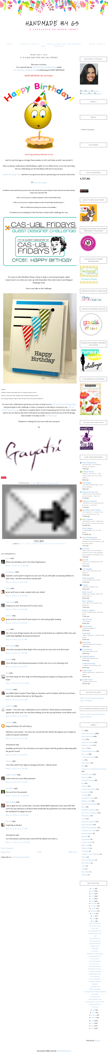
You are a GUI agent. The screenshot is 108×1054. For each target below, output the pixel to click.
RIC (83, 766)
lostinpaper (10, 572)
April (93, 1010)
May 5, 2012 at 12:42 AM (17, 683)
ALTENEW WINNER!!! (89, 628)
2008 (92, 1028)
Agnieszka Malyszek (89, 501)
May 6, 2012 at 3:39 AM (16, 768)
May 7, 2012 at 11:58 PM (17, 796)
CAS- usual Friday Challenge (34, 543)
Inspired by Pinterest (88, 821)
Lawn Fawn (86, 792)
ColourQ (84, 795)
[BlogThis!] (37, 541)
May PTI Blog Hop (95, 938)
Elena (8, 588)
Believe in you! (95, 946)
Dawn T (9, 616)
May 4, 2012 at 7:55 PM (16, 653)
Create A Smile (87, 842)
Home (10, 44)
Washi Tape (95, 994)
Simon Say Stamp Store (12, 175)
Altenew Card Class (90, 681)
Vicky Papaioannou (89, 462)
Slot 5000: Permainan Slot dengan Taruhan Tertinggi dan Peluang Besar (93, 541)
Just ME (85, 559)
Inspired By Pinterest (95, 956)
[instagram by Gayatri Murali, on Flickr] (84, 93)
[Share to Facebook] (41, 541)
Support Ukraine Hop (90, 587)
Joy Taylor (86, 548)
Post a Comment (7, 848)
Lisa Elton (10, 788)
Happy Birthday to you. (94, 933)
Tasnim (84, 585)
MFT (63, 543)
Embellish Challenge (88, 810)
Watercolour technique (89, 804)
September (94, 911)
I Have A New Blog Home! (91, 580)
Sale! (95, 936)
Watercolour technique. (89, 827)
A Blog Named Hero (89, 789)
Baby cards (85, 845)
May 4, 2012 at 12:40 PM (17, 566)
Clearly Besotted (87, 774)
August (94, 913)
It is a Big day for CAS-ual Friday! (95, 1002)
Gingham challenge (95, 971)
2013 (92, 898)
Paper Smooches (87, 824)
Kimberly (9, 706)
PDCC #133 (95, 928)
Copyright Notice (30, 44)
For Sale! (58, 46)
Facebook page (51, 416)
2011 (92, 1021)
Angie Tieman (11, 775)
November (94, 906)
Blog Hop (85, 777)
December (94, 903)
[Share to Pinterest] (43, 541)
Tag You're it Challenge (89, 813)
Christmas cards (87, 745)
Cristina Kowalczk (88, 663)
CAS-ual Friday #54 (95, 941)
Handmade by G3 (53, 23)
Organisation (86, 839)
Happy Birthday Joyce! (95, 999)
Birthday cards (86, 801)
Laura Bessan (87, 649)
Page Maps (85, 872)
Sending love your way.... (95, 969)
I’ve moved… (87, 621)
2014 (92, 896)
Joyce (8, 558)
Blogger (97, 1040)
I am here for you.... (95, 964)
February (93, 1015)
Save (4, 477)
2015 (92, 893)
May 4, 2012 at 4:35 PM (16, 623)
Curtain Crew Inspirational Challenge (94, 769)
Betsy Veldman (87, 601)
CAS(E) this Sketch (88, 757)
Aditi (83, 869)
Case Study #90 (95, 976)
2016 (92, 891)
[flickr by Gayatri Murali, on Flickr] (91, 93)
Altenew (84, 786)
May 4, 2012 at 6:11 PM (16, 639)
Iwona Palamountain (89, 537)
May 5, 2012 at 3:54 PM (16, 755)
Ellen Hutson (86, 863)
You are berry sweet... (95, 926)
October (94, 908)
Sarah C (9, 761)
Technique (85, 851)
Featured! (95, 984)
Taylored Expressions (89, 751)
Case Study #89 (95, 996)
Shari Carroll (87, 592)
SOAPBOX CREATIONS (91, 510)
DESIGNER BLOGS (64, 1051)
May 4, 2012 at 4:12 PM (16, 596)
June (93, 918)
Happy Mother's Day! (95, 974)
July (94, 916)
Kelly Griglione (87, 519)
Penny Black (86, 763)
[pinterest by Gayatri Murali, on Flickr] (97, 93)
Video (84, 866)
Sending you (95, 1007)
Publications (86, 816)
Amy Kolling (11, 802)
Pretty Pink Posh (87, 736)
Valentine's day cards (89, 830)
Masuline (85, 836)
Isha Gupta (10, 602)
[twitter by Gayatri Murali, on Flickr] (88, 91)
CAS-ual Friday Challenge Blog (44, 67)
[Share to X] (39, 541)
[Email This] (35, 541)
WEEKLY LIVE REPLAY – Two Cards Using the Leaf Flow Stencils (91, 476)
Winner (84, 857)
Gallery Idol (86, 848)
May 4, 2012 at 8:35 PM (16, 667)
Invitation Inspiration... (91, 658)
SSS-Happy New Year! (90, 651)
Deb (7, 673)
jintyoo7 (9, 722)
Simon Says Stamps (88, 733)
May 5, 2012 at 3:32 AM (16, 700)
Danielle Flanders (88, 656)
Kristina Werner (88, 471)
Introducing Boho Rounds (92, 644)
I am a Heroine (95, 959)
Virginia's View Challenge (90, 854)
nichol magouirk (88, 578)
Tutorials (84, 875)
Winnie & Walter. (87, 742)
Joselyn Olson (87, 670)
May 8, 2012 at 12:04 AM (17, 815)
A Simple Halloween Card (92, 665)
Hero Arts (55, 543)
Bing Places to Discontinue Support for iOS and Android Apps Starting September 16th (92, 553)
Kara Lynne (10, 646)
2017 (93, 888)
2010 (92, 1023)
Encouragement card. (95, 966)
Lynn (8, 629)
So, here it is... (95, 951)
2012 (92, 901)
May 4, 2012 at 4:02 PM (16, 582)
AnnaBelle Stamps (88, 780)
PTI (83, 730)
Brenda (8, 659)
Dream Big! (95, 948)
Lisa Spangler (87, 569)
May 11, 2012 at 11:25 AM (18, 842)
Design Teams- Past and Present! (64, 44)
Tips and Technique (88, 860)
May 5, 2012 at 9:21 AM (16, 738)
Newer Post (5, 852)
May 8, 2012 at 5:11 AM (16, 829)
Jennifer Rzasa (87, 679)
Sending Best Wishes (95, 989)
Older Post (72, 852)
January (93, 1017)
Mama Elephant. (87, 833)
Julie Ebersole (87, 619)
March (94, 1012)
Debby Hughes (87, 528)
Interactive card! (95, 986)
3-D (83, 760)
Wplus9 (84, 748)
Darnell (9, 821)
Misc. (83, 807)
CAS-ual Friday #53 (95, 961)
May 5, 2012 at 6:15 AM (16, 716)
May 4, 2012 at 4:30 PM (16, 609)
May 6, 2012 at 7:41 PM (16, 782)
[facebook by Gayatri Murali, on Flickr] (95, 91)
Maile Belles (86, 642)
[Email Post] (39, 511)
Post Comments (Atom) (20, 857)
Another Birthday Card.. (95, 931)
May (94, 921)
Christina (9, 689)
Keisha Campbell (88, 610)
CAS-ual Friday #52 (95, 979)
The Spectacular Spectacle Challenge (95, 991)
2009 (92, 1026)
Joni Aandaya (87, 626)
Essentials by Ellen (88, 798)
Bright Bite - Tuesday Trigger (95, 953)
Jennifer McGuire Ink (90, 492)
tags (83, 783)
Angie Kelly (86, 633)
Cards (83, 818)
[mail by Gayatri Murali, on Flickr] (82, 91)
